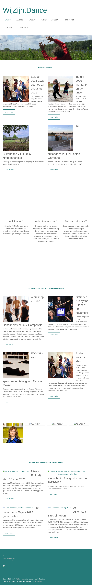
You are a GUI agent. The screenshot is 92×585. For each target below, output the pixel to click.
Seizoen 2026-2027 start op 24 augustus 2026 (37, 84)
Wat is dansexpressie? (46, 221)
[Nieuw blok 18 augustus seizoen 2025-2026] (67, 471)
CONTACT (24, 28)
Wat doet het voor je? (76, 221)
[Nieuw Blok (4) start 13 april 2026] (16, 471)
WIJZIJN (32, 20)
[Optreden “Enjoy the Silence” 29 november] (60, 296)
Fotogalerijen (60, 196)
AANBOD (19, 20)
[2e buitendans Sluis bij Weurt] (59, 507)
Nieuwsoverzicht (8, 561)
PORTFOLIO (9, 28)
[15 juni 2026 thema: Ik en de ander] (60, 76)
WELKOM (8, 20)
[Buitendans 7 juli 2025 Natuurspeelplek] (16, 125)
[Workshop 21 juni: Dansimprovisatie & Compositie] (16, 296)
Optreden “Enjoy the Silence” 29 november (82, 304)
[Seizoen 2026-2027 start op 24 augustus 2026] (16, 76)
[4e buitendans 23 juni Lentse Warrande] (60, 125)
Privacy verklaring (8, 558)
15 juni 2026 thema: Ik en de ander (81, 84)
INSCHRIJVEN (69, 20)
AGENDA (54, 20)
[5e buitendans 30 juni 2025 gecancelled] (18, 507)
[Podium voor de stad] (60, 353)
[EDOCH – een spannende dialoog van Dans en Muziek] (16, 353)
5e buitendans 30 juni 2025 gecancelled (21, 512)
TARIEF (44, 20)
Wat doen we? (16, 221)
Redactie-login (7, 556)
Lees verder (9, 112)
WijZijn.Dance (25, 10)
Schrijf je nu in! (58, 266)
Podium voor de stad (80, 357)
